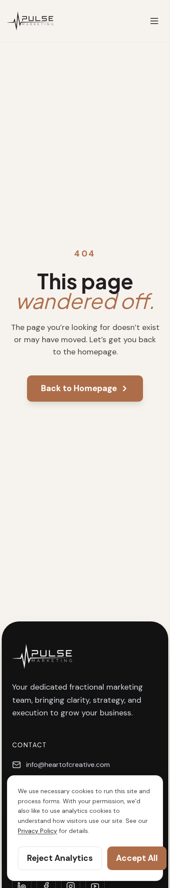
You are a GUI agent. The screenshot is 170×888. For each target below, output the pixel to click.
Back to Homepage (79, 388)
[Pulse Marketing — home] (30, 21)
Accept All (137, 858)
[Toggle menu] (154, 21)
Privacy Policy (37, 831)
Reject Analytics (60, 858)
